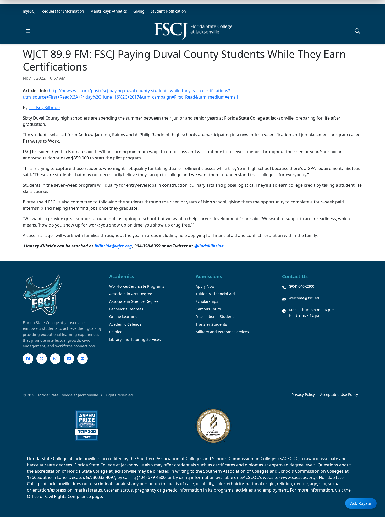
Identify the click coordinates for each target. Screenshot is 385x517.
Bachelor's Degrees (126, 308)
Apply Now (205, 286)
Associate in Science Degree (133, 301)
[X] (41, 358)
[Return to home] (193, 31)
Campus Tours (208, 308)
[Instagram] (55, 358)
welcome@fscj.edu (305, 297)
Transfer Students (211, 324)
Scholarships (207, 301)
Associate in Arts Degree (130, 293)
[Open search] (357, 31)
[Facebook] (28, 358)
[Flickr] (82, 358)
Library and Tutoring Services (135, 339)
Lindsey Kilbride (44, 107)
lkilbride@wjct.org (113, 246)
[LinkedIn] (69, 358)
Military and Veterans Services (222, 331)
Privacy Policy (303, 394)
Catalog (116, 331)
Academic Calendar (126, 324)
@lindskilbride (209, 246)
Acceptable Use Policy (339, 394)
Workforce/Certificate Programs (136, 286)
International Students (215, 316)
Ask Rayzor (361, 503)
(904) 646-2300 (301, 286)
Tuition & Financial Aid (215, 293)
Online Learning (123, 316)
